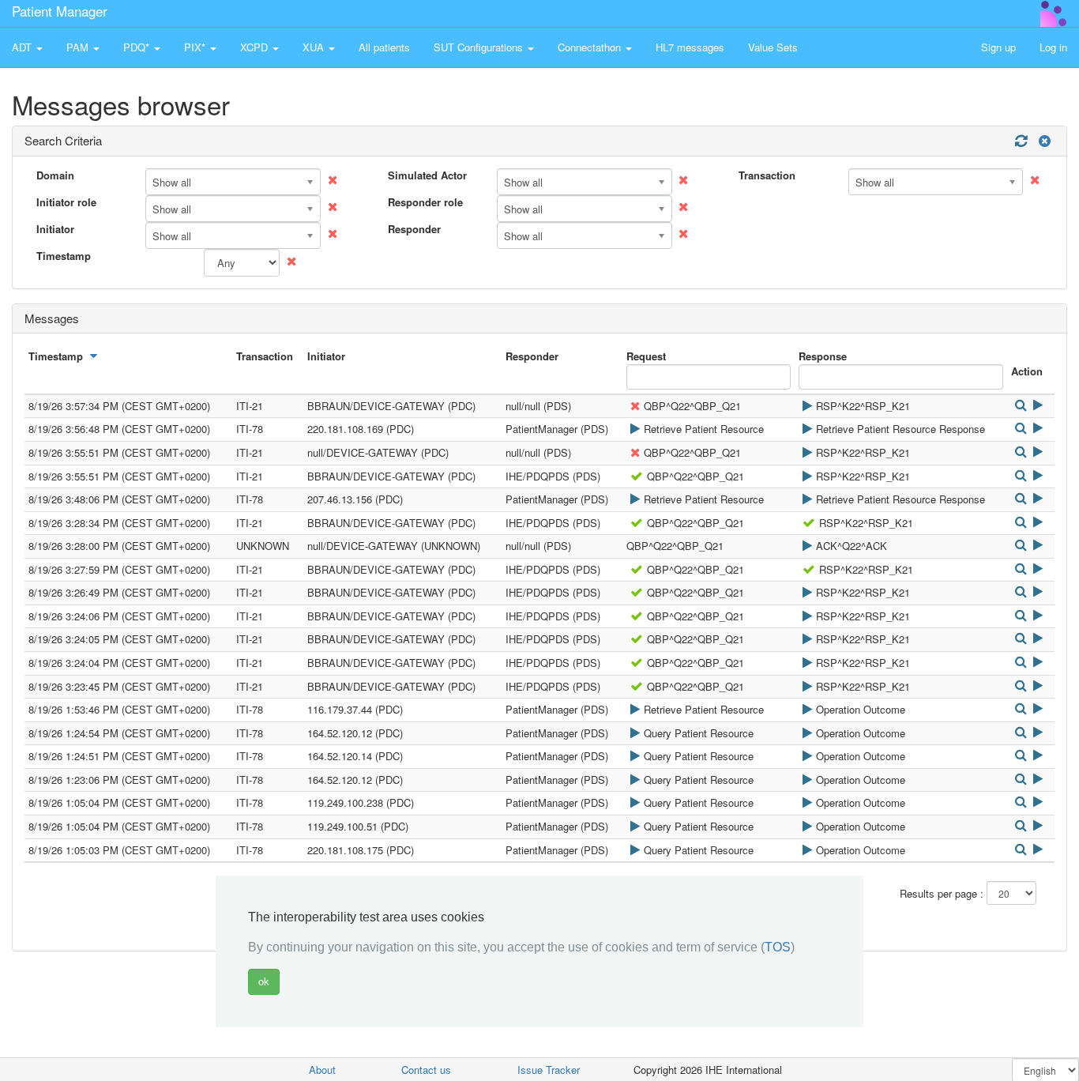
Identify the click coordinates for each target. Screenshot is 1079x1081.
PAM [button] (79, 47)
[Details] (1020, 404)
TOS (778, 947)
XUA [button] (315, 47)
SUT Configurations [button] (480, 47)
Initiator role (66, 202)
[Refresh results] (1020, 141)
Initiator (55, 229)
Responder (414, 229)
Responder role (425, 202)
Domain (55, 175)
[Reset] (1043, 141)
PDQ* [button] (137, 47)
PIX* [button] (196, 47)
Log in (1053, 47)
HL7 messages (690, 47)
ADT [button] (23, 47)
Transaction (767, 175)
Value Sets (773, 47)
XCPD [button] (255, 47)
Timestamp (63, 256)
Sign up (998, 47)
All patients (384, 47)
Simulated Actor (427, 175)
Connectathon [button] (591, 47)
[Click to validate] (807, 405)
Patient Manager (59, 11)
